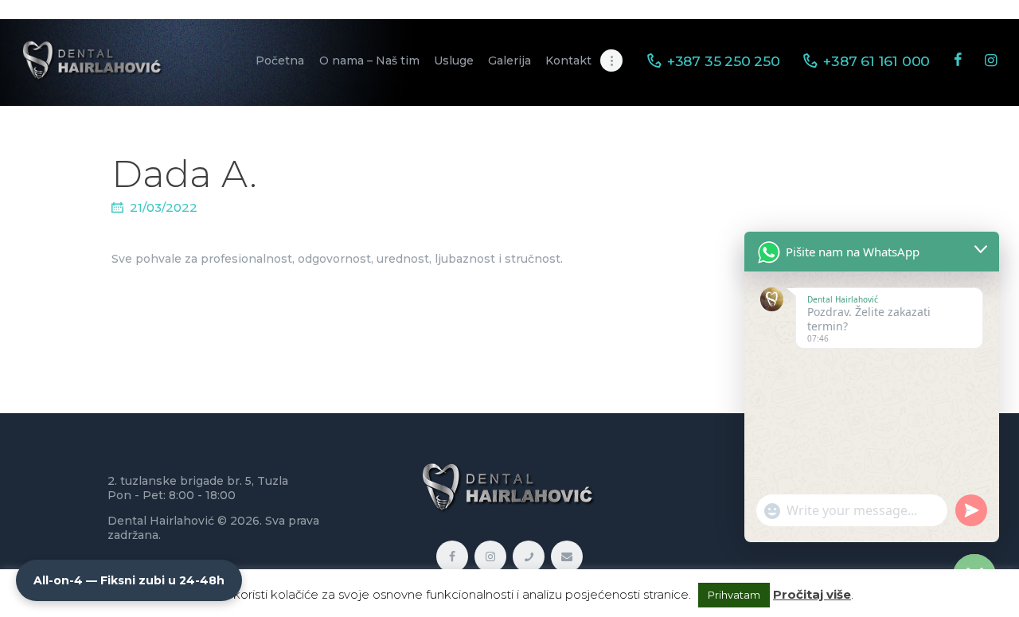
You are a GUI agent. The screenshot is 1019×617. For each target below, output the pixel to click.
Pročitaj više (812, 594)
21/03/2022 (163, 207)
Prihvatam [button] (734, 594)
